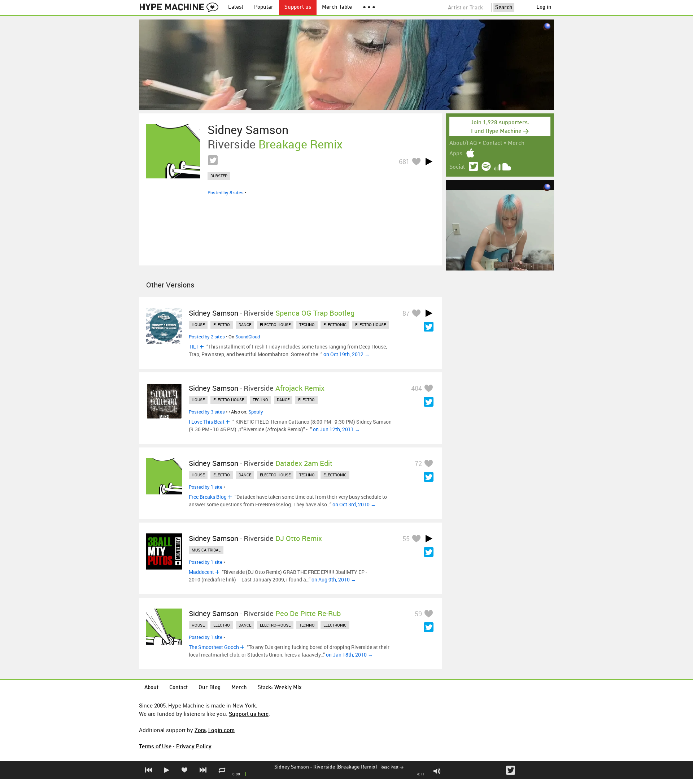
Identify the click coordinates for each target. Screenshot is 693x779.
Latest (235, 7)
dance (245, 324)
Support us (297, 7)
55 (406, 538)
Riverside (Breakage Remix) (345, 767)
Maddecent (201, 571)
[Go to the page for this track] (173, 151)
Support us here (249, 713)
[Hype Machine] (181, 7)
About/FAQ (463, 143)
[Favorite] (416, 161)
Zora (200, 729)
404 (416, 388)
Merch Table (337, 7)
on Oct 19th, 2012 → (346, 354)
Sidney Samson (291, 767)
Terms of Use (155, 746)
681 (404, 161)
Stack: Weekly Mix (280, 688)
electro (221, 324)
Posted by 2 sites (207, 336)
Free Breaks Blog (208, 496)
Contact (492, 143)
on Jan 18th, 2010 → (349, 654)
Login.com (221, 729)
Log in (544, 7)
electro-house (275, 324)
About (151, 688)
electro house (370, 324)
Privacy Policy (194, 746)
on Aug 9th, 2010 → (333, 579)
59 (418, 613)
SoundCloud (247, 336)
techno (307, 324)
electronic (334, 324)
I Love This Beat (207, 421)
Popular (264, 7)
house (198, 324)
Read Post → (392, 768)
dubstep (218, 175)
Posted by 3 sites (207, 411)
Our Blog (210, 688)
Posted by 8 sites (226, 192)
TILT (194, 346)
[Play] (429, 161)
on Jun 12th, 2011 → (336, 429)
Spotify (255, 411)
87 (406, 313)
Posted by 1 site (205, 487)
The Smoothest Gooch (214, 647)
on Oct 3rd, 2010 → (354, 504)
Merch (516, 143)
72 (418, 463)
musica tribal (206, 550)
